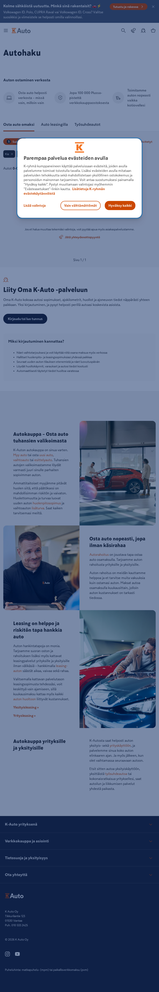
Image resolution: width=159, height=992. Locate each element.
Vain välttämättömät (80, 205)
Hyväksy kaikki (120, 205)
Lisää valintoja (35, 205)
